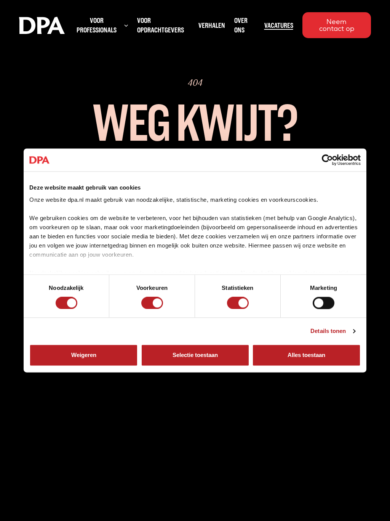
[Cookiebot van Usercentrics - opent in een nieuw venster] (327, 160)
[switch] (152, 303)
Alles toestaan (306, 355)
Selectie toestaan (195, 355)
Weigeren (83, 355)
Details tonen (328, 331)
